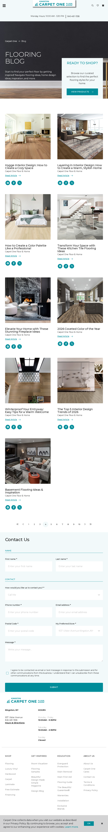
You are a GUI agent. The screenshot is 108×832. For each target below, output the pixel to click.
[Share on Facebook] (13, 183)
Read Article (11, 175)
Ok (88, 823)
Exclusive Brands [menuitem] (62, 807)
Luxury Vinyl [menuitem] (11, 769)
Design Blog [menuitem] (37, 791)
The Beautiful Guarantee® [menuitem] (64, 789)
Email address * (63, 605)
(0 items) (103, 5)
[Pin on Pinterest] (7, 183)
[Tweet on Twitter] (19, 183)
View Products (80, 91)
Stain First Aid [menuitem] (64, 777)
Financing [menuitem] (10, 795)
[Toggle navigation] (4, 5)
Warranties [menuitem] (62, 795)
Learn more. (71, 827)
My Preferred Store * (66, 624)
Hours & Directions (15, 723)
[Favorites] (97, 6)
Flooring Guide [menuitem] (64, 782)
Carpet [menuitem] (8, 779)
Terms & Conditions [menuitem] (89, 783)
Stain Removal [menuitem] (64, 771)
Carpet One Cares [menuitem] (89, 770)
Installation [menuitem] (63, 800)
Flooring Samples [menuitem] (35, 770)
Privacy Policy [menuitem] (91, 790)
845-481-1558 (73, 16)
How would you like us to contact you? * (24, 588)
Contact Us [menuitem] (89, 777)
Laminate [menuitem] (10, 784)
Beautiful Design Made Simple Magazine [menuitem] (38, 781)
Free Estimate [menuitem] (12, 789)
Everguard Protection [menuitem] (62, 765)
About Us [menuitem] (88, 763)
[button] (92, 6)
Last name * (61, 559)
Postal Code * (11, 624)
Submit (54, 687)
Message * (10, 642)
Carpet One (11, 41)
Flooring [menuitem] (9, 763)
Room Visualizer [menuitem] (39, 763)
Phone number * (13, 605)
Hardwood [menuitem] (10, 774)
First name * (11, 559)
